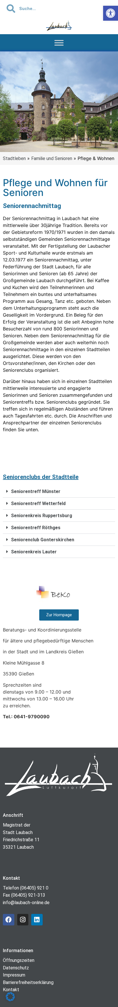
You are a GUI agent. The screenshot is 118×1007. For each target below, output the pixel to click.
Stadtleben (14, 158)
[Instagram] (23, 919)
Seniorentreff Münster (35, 491)
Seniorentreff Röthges (35, 527)
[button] (59, 492)
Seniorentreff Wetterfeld (38, 503)
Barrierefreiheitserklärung (28, 982)
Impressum (14, 975)
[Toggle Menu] (59, 42)
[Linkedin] (37, 919)
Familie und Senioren (51, 158)
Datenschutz (16, 968)
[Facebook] (8, 919)
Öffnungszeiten (18, 960)
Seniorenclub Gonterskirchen (42, 539)
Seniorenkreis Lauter (34, 551)
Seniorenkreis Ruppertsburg (41, 515)
